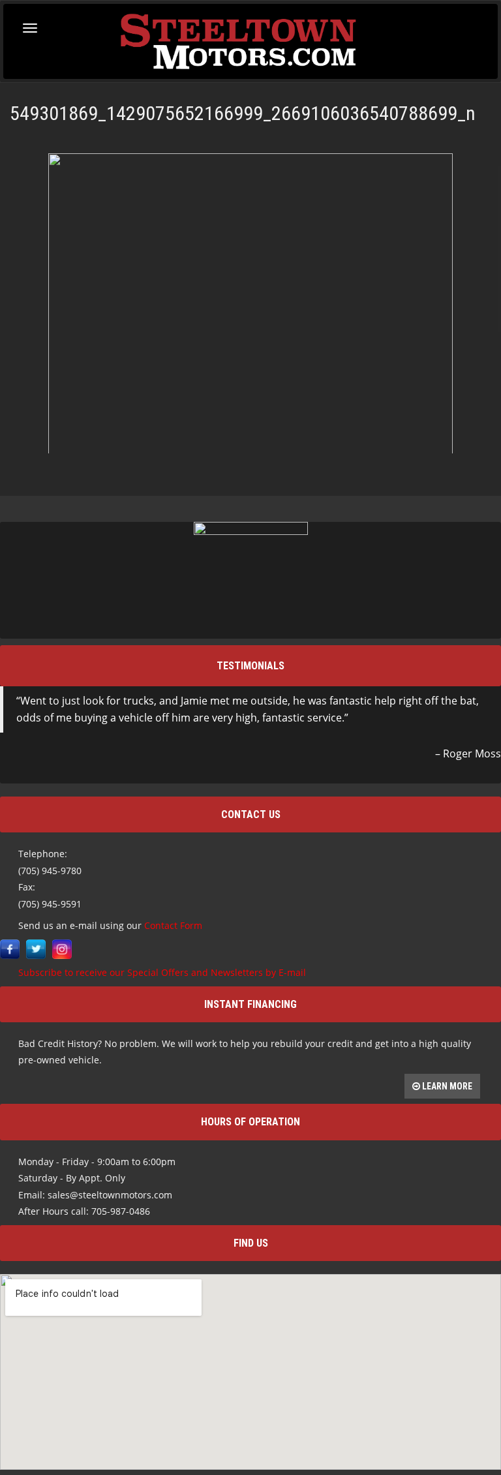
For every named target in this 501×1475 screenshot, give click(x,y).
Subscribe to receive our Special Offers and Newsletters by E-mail (162, 972)
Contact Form (173, 925)
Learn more (446, 1086)
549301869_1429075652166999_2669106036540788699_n (243, 113)
